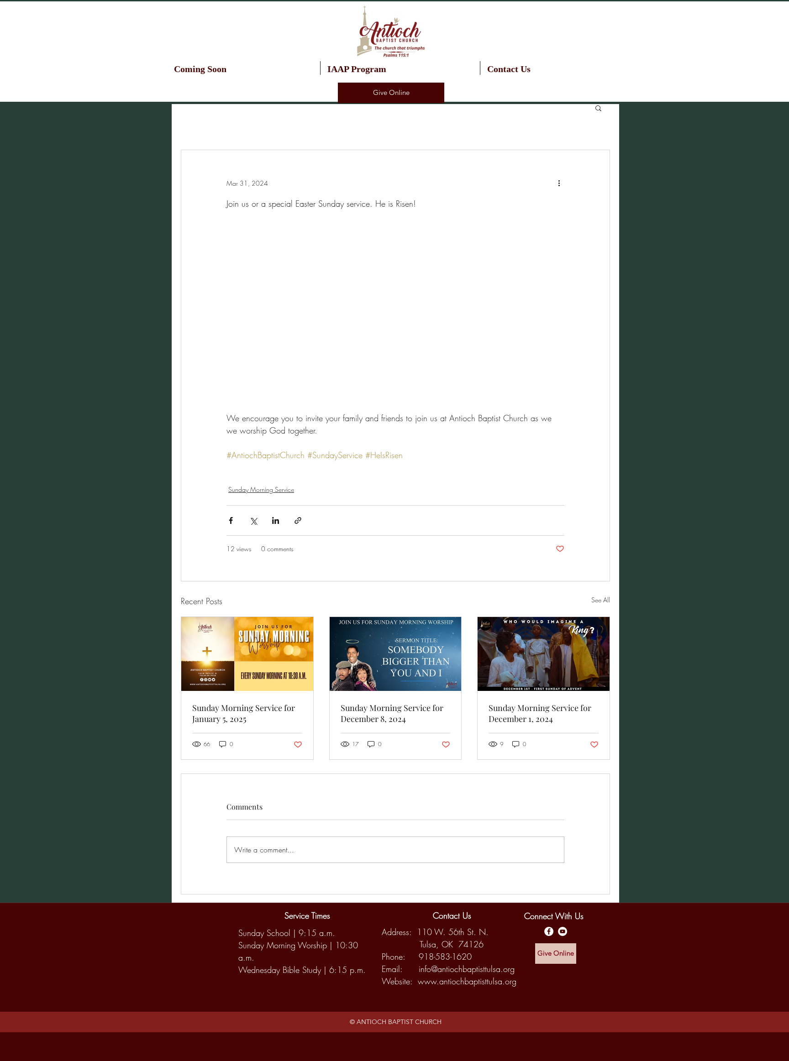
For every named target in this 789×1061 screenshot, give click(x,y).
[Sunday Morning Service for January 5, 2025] (247, 654)
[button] (400, 68)
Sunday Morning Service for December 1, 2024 (540, 713)
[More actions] (558, 183)
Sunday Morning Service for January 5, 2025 (243, 713)
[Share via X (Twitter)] (253, 520)
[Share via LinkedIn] (275, 520)
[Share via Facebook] (230, 520)
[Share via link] (298, 520)
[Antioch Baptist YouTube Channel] (562, 931)
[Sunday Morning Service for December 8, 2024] (396, 654)
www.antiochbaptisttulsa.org (467, 981)
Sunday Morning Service (261, 489)
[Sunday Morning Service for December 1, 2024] (544, 654)
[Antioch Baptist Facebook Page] (548, 931)
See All (600, 600)
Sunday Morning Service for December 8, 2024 (392, 713)
